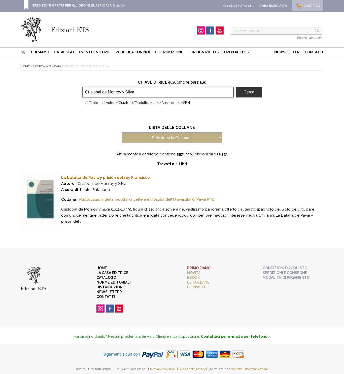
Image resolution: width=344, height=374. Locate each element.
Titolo (93, 103)
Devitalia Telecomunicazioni (249, 369)
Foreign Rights (203, 52)
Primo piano (199, 268)
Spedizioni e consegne (285, 273)
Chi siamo (40, 52)
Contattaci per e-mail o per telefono (234, 336)
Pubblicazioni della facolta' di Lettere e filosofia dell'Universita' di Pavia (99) (146, 199)
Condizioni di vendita (238, 6)
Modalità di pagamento (286, 278)
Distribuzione (169, 52)
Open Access (236, 52)
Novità (193, 273)
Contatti (314, 52)
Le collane (198, 282)
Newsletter (287, 52)
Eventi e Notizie (95, 52)
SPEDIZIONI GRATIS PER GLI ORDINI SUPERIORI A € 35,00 (78, 5)
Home (25, 66)
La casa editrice (112, 273)
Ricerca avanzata (309, 38)
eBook (193, 278)
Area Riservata (273, 6)
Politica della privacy (192, 369)
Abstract (168, 103)
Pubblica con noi (133, 52)
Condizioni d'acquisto (285, 268)
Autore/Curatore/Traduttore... (130, 103)
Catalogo (64, 52)
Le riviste (196, 287)
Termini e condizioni (163, 369)
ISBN (186, 103)
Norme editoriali (113, 282)
